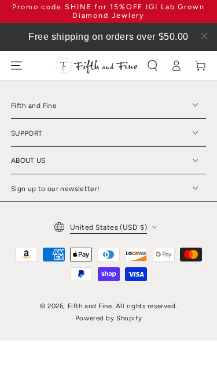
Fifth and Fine (90, 306)
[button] (152, 66)
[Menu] (16, 66)
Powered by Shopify (108, 318)
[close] (204, 35)
